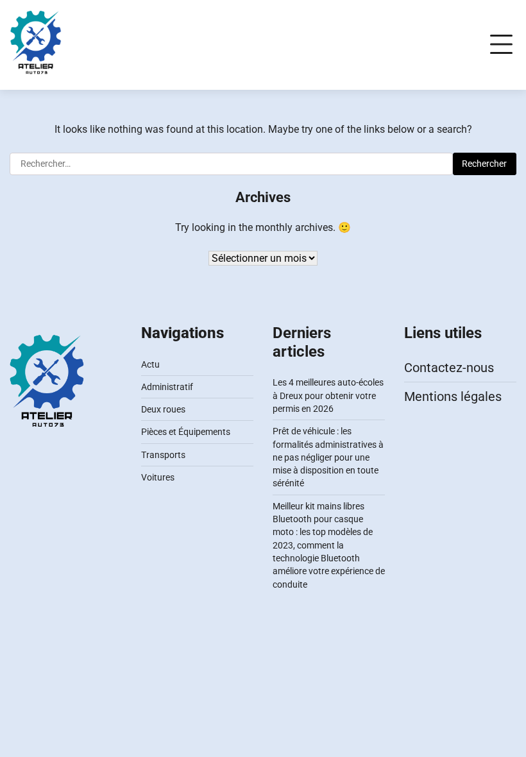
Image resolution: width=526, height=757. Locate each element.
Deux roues (163, 409)
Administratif (167, 387)
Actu (150, 364)
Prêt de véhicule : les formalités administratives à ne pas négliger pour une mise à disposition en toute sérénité (328, 457)
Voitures (157, 477)
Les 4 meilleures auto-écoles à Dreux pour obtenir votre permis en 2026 (328, 395)
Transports (163, 455)
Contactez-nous (449, 367)
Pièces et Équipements (185, 432)
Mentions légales (453, 396)
